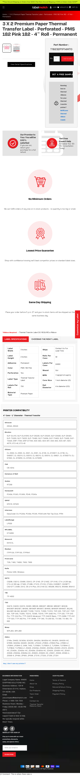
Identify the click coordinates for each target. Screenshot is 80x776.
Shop (32, 687)
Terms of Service (59, 680)
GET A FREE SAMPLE (62, 74)
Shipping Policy (58, 690)
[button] (3, 7)
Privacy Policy (58, 684)
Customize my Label (77, 324)
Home (4, 14)
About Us (33, 684)
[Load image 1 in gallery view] (6, 48)
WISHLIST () (64, 7)
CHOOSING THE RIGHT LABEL (44, 339)
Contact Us (34, 701)
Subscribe (9, 754)
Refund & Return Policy (61, 687)
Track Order (34, 694)
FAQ (31, 697)
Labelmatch (36, 769)
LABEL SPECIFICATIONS (16, 339)
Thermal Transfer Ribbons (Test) (36, 705)
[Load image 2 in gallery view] (16, 48)
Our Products (35, 690)
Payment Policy (58, 694)
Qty (51, 58)
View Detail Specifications (21, 64)
